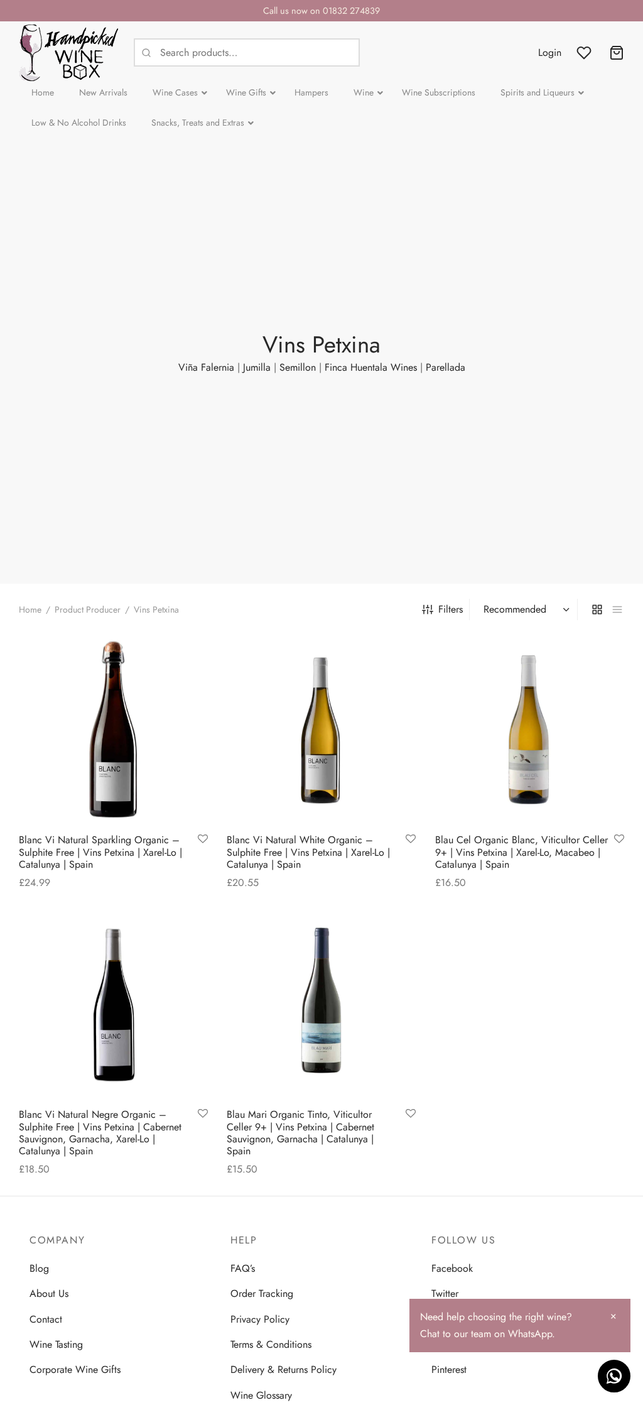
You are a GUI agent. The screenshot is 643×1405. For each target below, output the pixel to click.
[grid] (597, 609)
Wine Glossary (261, 1395)
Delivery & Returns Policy (283, 1369)
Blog (39, 1268)
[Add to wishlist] (203, 840)
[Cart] (616, 52)
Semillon (297, 367)
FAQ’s (242, 1268)
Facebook (452, 1268)
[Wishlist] (585, 52)
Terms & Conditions (270, 1344)
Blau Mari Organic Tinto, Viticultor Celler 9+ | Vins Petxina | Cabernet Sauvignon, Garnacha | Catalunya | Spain (300, 1133)
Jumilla (257, 367)
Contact (46, 1319)
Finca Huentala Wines (371, 367)
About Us (49, 1293)
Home (30, 609)
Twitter (444, 1293)
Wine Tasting (56, 1344)
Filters (450, 609)
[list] (617, 609)
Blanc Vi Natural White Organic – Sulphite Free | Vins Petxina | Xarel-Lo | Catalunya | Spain (308, 852)
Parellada (445, 367)
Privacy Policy (259, 1319)
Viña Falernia (206, 367)
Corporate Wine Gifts (75, 1369)
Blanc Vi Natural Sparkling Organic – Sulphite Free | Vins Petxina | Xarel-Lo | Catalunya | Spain (100, 852)
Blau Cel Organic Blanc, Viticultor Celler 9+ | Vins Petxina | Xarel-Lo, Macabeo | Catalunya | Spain (521, 852)
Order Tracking (261, 1293)
